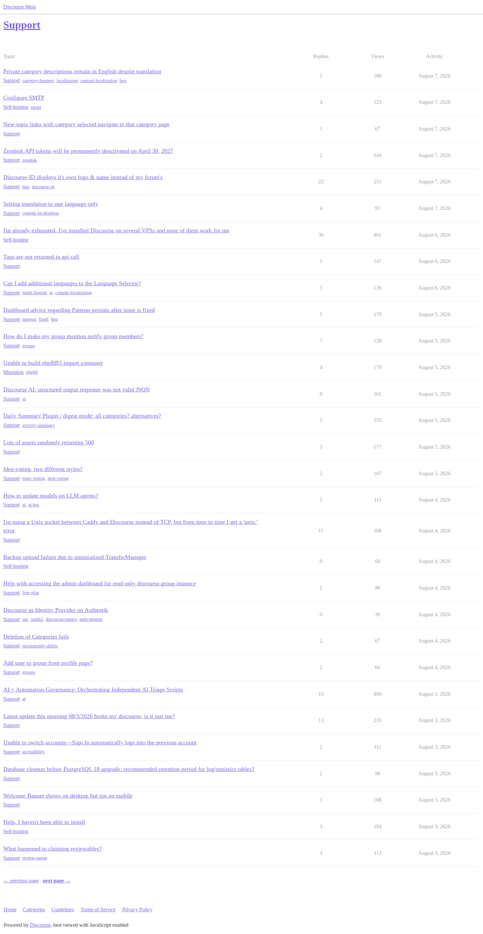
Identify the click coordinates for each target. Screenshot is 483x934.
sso (25, 619)
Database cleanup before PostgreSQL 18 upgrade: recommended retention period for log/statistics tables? (128, 769)
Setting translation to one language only (50, 203)
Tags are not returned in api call (41, 256)
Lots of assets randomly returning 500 (48, 442)
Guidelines (63, 909)
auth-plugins (91, 619)
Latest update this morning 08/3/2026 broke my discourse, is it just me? (89, 716)
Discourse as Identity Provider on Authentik (55, 610)
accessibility (33, 751)
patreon (29, 319)
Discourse (40, 925)
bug (123, 80)
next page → (57, 880)
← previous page (21, 880)
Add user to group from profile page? (48, 663)
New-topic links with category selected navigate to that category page (86, 124)
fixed (43, 319)
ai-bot (33, 504)
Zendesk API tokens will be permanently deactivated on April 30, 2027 (88, 151)
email (36, 107)
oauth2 (37, 619)
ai (51, 292)
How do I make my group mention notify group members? (73, 336)
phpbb (32, 372)
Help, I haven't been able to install (44, 822)
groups (28, 345)
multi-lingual (34, 292)
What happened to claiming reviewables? (52, 848)
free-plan (30, 592)
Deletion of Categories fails (36, 636)
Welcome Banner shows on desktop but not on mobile (67, 795)
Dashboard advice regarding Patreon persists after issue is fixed (79, 310)
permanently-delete (40, 645)
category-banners (38, 80)
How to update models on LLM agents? (50, 495)
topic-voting (33, 478)
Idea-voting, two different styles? (42, 469)
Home (10, 909)
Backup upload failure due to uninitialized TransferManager (74, 557)
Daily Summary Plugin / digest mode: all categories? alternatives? (82, 415)
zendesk (29, 160)
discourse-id (43, 186)
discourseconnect (61, 619)
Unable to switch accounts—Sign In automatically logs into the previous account (99, 742)
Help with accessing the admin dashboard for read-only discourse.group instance (99, 583)
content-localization (98, 80)
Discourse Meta (19, 7)
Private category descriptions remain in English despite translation (82, 71)
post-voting (58, 478)
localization (67, 80)
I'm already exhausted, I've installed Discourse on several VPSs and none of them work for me (116, 230)
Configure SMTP (23, 97)
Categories (34, 909)
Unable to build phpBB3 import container (53, 363)
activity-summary (38, 425)
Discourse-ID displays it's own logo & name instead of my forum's (83, 177)
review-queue (34, 857)
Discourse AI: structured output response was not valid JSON (76, 389)
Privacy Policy (137, 909)
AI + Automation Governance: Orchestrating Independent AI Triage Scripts (93, 689)
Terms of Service (98, 909)
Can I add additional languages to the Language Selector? (72, 283)
